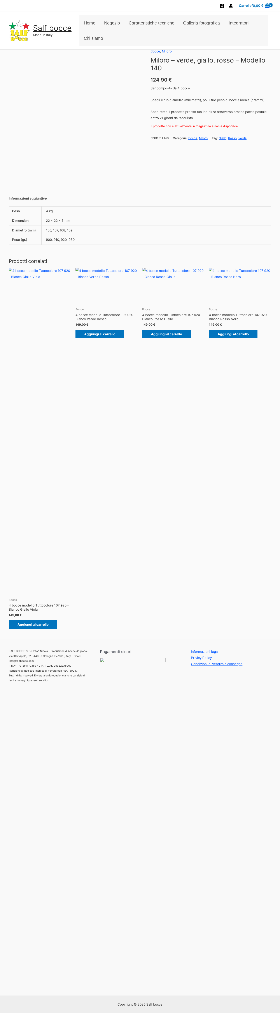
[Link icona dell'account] (231, 6)
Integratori (238, 23)
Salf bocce (52, 28)
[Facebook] (222, 5)
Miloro (167, 51)
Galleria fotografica (201, 23)
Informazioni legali (205, 652)
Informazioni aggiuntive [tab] (28, 198)
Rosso (232, 138)
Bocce (155, 51)
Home (89, 23)
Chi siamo (93, 38)
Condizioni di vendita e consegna (216, 664)
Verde (242, 138)
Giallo (222, 138)
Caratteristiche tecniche (151, 23)
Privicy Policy (201, 658)
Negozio (112, 23)
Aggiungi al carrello (33, 624)
